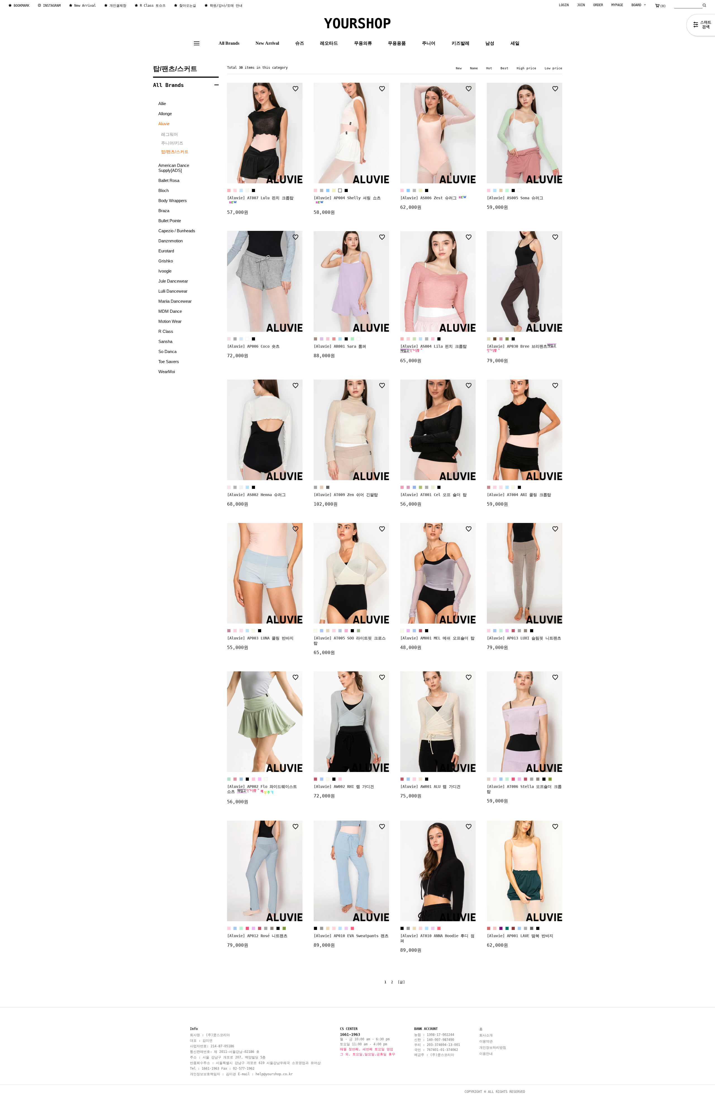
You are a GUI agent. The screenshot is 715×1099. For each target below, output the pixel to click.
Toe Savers (168, 361)
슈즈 (299, 43)
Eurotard (166, 250)
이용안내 (486, 1054)
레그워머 (169, 134)
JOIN (581, 5)
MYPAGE (617, 5)
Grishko (165, 261)
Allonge (165, 113)
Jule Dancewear (173, 281)
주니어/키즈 (172, 143)
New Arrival (267, 43)
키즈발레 (460, 43)
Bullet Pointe (169, 220)
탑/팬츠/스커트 (175, 68)
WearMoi (166, 371)
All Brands (229, 43)
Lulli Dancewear (172, 291)
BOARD (637, 5)
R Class (165, 331)
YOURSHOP (357, 23)
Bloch (163, 190)
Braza (163, 210)
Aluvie (164, 123)
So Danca (167, 351)
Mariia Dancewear (175, 301)
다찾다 (700, 26)
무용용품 (397, 43)
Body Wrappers (172, 200)
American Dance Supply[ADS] (173, 168)
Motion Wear (170, 321)
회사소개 (486, 1035)
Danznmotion (170, 240)
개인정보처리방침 (492, 1048)
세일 (515, 43)
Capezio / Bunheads (176, 230)
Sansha (165, 341)
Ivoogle (164, 271)
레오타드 (329, 43)
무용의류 (363, 43)
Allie (162, 103)
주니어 (428, 43)
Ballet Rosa (168, 180)
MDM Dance (170, 311)
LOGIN (564, 5)
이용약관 (486, 1041)
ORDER (598, 5)
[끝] (401, 982)
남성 (489, 43)
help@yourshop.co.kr (274, 1074)
